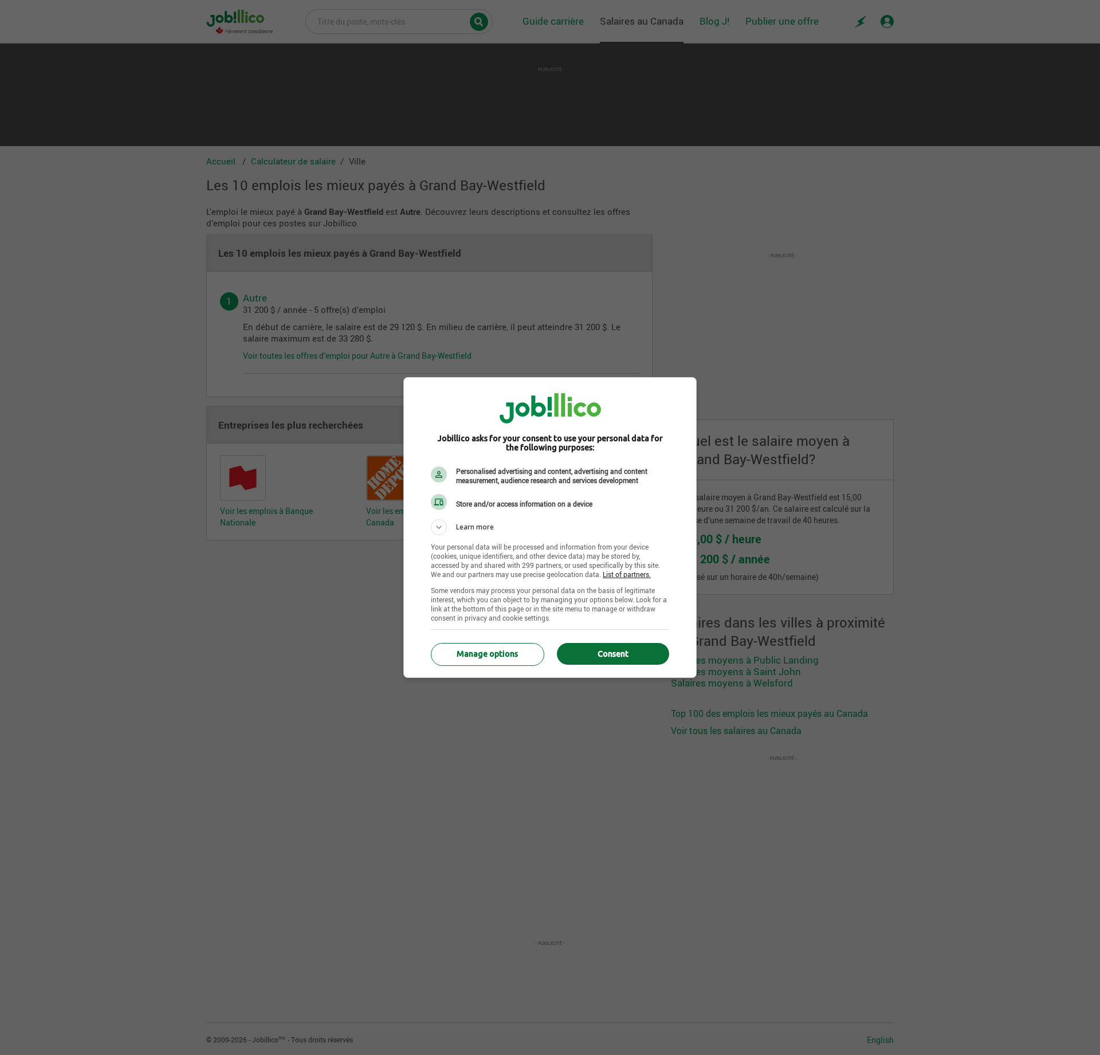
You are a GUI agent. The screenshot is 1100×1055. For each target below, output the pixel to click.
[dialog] (550, 527)
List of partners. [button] (627, 574)
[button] (550, 527)
